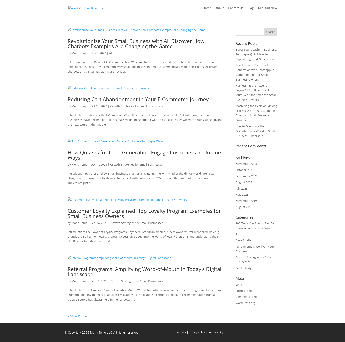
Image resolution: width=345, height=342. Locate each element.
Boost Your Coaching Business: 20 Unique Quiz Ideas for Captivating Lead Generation (256, 54)
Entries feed (244, 291)
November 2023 (246, 164)
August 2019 (244, 207)
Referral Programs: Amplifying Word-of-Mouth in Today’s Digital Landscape (144, 271)
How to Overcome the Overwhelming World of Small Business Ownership (256, 131)
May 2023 (242, 194)
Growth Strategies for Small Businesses (136, 106)
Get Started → (267, 8)
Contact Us (235, 8)
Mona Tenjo (79, 53)
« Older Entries (78, 316)
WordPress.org (245, 303)
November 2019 (246, 201)
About (219, 8)
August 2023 (244, 182)
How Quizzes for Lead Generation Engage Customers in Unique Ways (144, 155)
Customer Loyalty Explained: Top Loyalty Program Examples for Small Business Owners (144, 213)
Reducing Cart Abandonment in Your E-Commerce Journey (138, 99)
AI (110, 53)
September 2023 (247, 176)
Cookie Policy (215, 332)
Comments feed (246, 297)
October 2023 (245, 170)
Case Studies (244, 240)
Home (207, 8)
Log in (240, 284)
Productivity (243, 268)
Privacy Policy (197, 332)
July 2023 (242, 188)
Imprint (181, 332)
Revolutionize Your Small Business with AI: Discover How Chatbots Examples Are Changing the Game (136, 43)
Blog (251, 8)
